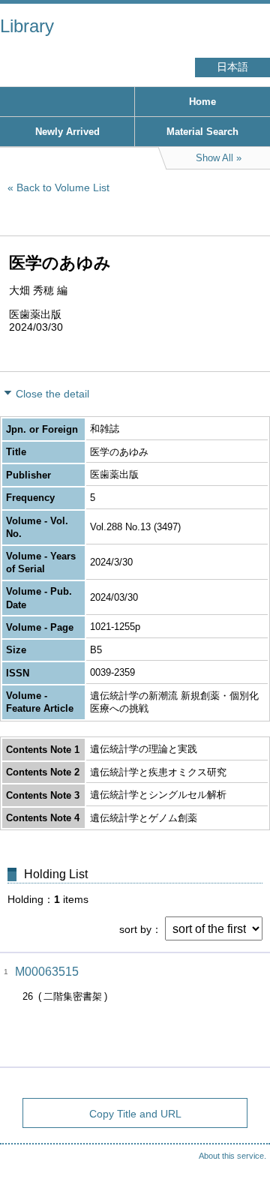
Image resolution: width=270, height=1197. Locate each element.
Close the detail (52, 394)
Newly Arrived (67, 131)
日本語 (232, 67)
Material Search (202, 131)
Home (202, 101)
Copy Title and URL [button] (135, 1114)
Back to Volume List (63, 188)
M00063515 (47, 971)
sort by (135, 929)
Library (27, 26)
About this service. (232, 1155)
